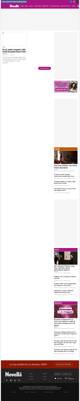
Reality (45, 373)
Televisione (37, 6)
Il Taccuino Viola (54, 6)
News (26, 6)
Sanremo (31, 379)
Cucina (73, 6)
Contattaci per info (63, 364)
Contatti (13, 392)
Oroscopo (58, 303)
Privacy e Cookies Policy (31, 392)
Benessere (45, 6)
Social (31, 6)
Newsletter (67, 374)
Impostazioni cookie (49, 392)
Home (22, 6)
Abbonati (58, 374)
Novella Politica (65, 6)
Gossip (45, 376)
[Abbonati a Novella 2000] (66, 86)
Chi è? (57, 249)
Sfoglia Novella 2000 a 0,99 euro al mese (14, 1)
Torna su (66, 392)
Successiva (44, 68)
